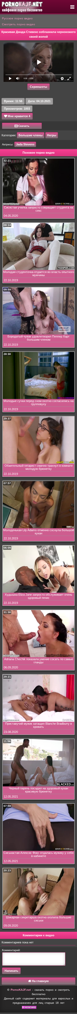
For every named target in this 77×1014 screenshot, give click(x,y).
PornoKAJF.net (21, 989)
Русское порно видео (17, 18)
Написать (11, 970)
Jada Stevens (25, 144)
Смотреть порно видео (18, 24)
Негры (51, 135)
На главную (40, 981)
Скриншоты (38, 86)
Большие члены (31, 135)
